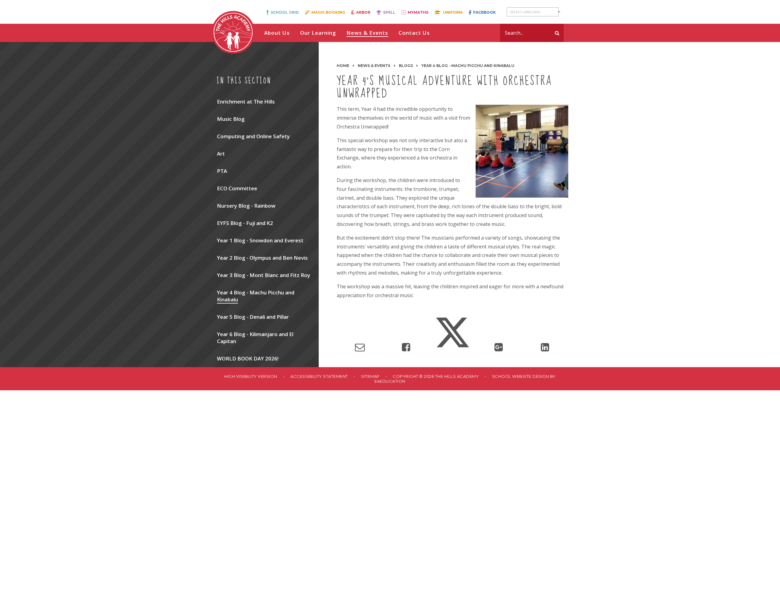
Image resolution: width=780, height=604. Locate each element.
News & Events (374, 65)
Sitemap (370, 376)
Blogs (406, 65)
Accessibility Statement (319, 376)
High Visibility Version (250, 376)
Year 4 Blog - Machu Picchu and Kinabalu (467, 65)
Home (343, 65)
